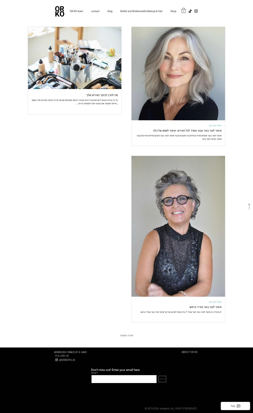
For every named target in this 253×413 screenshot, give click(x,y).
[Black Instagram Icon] (196, 11)
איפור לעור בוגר (215, 125)
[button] (183, 10)
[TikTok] (190, 11)
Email (94, 373)
